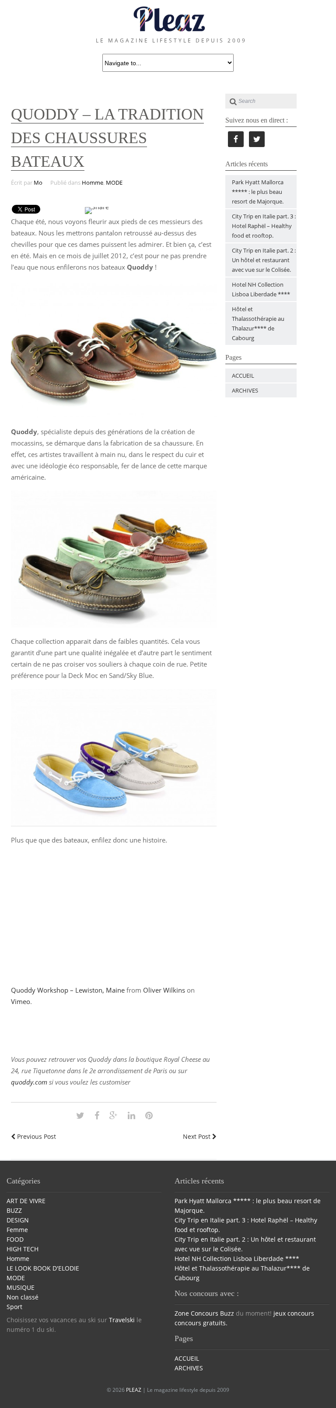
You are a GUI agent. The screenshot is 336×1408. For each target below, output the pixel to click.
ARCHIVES (245, 390)
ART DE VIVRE (26, 1201)
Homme (92, 182)
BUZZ (14, 1210)
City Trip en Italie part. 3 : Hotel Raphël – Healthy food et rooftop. (264, 225)
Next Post (197, 1136)
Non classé (22, 1297)
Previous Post (35, 1136)
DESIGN (18, 1220)
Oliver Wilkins (164, 990)
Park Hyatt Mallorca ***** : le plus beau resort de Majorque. (258, 191)
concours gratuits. (201, 1323)
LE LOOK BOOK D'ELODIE (43, 1268)
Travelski (122, 1320)
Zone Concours (196, 1313)
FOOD (15, 1239)
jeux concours (293, 1313)
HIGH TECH (22, 1249)
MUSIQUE (21, 1287)
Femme (17, 1229)
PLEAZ (133, 1390)
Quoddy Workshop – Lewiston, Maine (68, 990)
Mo (38, 182)
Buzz (227, 1313)
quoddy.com (29, 1082)
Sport (14, 1307)
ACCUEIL (243, 375)
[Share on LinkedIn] (131, 1115)
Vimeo (20, 1001)
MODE (114, 182)
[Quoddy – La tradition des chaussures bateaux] (80, 1115)
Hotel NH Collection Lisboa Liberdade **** (237, 1258)
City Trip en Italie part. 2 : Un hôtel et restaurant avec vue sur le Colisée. (264, 260)
